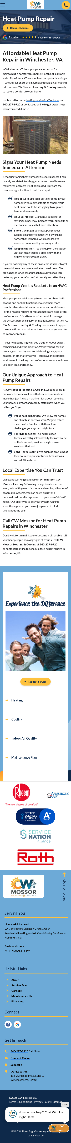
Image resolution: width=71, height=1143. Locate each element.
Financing (17, 1001)
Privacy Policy (42, 1101)
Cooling (16, 719)
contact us (30, 104)
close (65, 1104)
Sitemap (57, 1101)
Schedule (16, 1064)
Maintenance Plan (24, 757)
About (15, 979)
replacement (19, 185)
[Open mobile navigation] (3, 5)
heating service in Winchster (42, 100)
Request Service (37, 681)
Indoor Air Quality (24, 738)
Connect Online (20, 1058)
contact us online (16, 548)
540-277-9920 (11, 104)
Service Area (19, 985)
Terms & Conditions (20, 1101)
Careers (16, 990)
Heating (17, 700)
